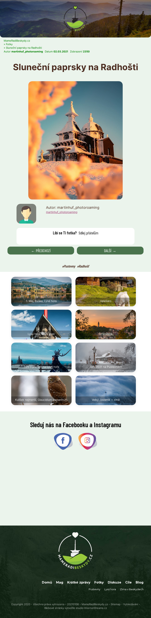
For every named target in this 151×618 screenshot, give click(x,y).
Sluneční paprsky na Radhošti (24, 47)
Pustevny (69, 266)
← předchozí (41, 250)
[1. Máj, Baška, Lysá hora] (43, 308)
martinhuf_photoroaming (27, 51)
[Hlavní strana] (75, 5)
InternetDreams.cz (95, 608)
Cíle (128, 582)
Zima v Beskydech (132, 589)
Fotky (9, 44)
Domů (47, 582)
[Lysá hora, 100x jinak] (43, 341)
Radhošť (84, 266)
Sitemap (116, 604)
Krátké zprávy (78, 582)
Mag (59, 582)
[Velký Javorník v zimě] (108, 407)
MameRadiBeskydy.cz (17, 40)
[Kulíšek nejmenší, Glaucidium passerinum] (43, 407)
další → (110, 250)
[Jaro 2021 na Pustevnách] (108, 374)
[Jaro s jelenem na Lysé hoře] (43, 374)
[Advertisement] (75, 488)
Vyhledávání (130, 604)
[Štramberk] (108, 341)
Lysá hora (110, 589)
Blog (140, 582)
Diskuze (114, 582)
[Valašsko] (108, 308)
